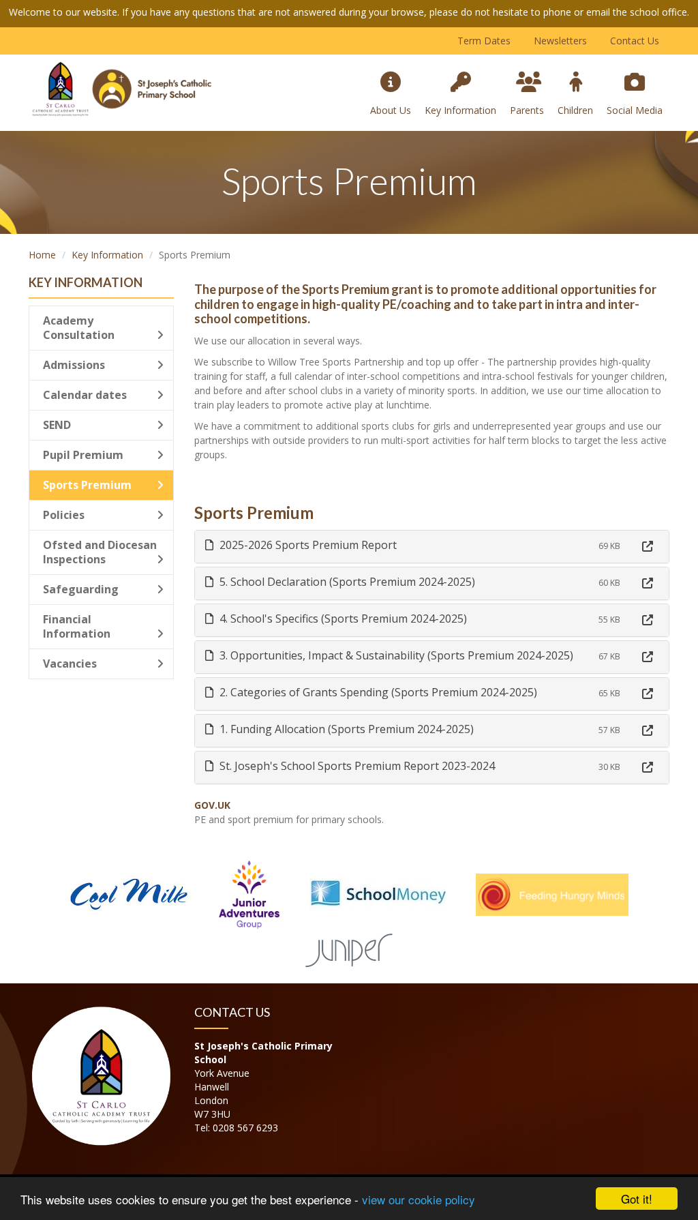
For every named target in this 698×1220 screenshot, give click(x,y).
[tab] (432, 547)
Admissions (74, 364)
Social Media (635, 110)
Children (575, 110)
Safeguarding (81, 589)
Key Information (460, 110)
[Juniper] (349, 947)
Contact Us (634, 40)
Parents (527, 110)
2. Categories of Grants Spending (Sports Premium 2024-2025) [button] (377, 692)
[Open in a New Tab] (647, 546)
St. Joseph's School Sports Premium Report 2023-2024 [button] (356, 765)
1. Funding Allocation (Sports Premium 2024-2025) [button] (345, 729)
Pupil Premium (83, 454)
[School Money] (377, 893)
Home (42, 254)
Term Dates (484, 40)
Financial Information (76, 626)
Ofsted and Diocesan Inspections (100, 552)
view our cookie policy (418, 1199)
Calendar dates (85, 394)
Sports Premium (87, 484)
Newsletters (560, 40)
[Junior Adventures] (249, 893)
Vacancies (70, 663)
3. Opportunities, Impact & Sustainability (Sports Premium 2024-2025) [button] (395, 655)
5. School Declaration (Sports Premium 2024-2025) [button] (346, 581)
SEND (57, 424)
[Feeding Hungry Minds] (552, 893)
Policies (64, 514)
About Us (390, 110)
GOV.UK (212, 805)
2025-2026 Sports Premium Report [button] (307, 544)
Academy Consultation (79, 327)
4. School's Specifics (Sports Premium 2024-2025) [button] (342, 618)
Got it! (636, 1198)
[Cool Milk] (129, 893)
